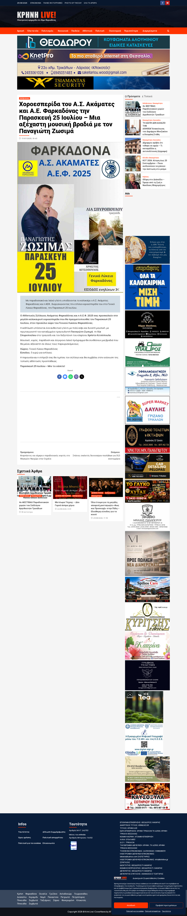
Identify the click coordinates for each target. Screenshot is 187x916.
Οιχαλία (43, 893)
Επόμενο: (96, 455)
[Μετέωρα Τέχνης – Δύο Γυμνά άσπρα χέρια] (70, 487)
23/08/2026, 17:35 (100, 518)
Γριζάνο (53, 893)
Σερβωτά (33, 900)
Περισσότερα (131, 30)
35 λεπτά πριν (27, 512)
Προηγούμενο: (45, 455)
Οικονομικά (115, 30)
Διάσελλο (21, 897)
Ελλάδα (145, 158)
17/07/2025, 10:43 (29, 138)
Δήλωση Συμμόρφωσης (54, 832)
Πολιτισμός (47, 30)
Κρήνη (20, 893)
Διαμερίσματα (150, 30)
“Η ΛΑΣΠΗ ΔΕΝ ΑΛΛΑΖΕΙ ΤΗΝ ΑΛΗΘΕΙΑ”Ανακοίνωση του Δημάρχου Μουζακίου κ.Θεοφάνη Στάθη (155, 129)
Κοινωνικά (63, 30)
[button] (168, 31)
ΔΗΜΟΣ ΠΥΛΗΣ (97, 493)
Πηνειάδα (21, 900)
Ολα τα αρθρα (90, 3)
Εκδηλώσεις (24, 98)
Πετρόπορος (78, 897)
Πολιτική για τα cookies (135, 911)
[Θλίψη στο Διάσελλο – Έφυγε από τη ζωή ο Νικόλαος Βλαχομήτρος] (133, 180)
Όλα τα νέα (32, 30)
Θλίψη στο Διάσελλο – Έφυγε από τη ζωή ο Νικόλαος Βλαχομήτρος (154, 182)
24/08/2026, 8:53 (64, 509)
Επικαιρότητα (36, 496)
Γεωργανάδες (81, 893)
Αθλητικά (87, 30)
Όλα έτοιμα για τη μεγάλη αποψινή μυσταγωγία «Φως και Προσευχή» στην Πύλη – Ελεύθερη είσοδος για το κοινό (105, 508)
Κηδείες (146, 177)
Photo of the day (73, 3)
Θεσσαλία (156, 120)
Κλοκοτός (81, 900)
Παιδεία (75, 30)
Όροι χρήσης (24, 837)
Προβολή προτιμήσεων (166, 905)
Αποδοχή (131, 905)
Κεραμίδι (33, 897)
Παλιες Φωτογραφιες (52, 3)
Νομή (42, 897)
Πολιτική (99, 30)
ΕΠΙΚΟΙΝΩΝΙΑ (35, 3)
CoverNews (100, 911)
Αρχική (20, 30)
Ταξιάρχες (45, 900)
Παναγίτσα (53, 897)
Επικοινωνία (49, 843)
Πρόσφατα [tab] (133, 96)
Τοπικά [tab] (147, 96)
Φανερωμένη (68, 900)
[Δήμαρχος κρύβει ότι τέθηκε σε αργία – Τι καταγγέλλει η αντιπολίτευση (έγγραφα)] (133, 145)
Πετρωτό (65, 897)
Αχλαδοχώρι (66, 893)
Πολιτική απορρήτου (153, 911)
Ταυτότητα (166, 911)
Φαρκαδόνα (31, 893)
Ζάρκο (56, 900)
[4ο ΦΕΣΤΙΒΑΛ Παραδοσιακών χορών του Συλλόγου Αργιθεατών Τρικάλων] (34, 487)
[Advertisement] (70, 418)
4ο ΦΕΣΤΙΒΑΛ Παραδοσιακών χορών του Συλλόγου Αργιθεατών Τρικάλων (34, 505)
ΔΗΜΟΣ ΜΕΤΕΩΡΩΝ (63, 496)
